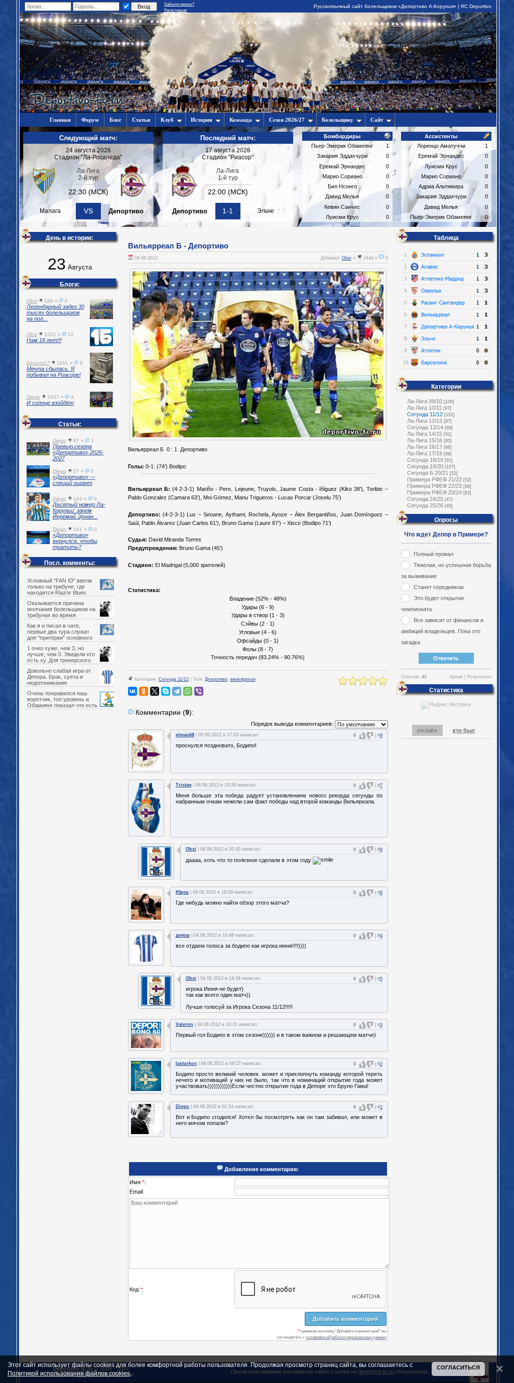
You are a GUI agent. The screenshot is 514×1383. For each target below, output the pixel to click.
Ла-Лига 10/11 (424, 408)
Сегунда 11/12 (174, 679)
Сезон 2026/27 (287, 120)
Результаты (479, 676)
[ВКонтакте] (132, 691)
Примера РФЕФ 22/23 (434, 486)
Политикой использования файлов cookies (69, 1373)
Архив (456, 676)
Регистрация (175, 10)
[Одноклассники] (143, 691)
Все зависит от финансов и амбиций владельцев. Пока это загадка (442, 631)
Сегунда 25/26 (425, 505)
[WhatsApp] (187, 691)
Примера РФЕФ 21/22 (434, 479)
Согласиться (458, 1367)
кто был (464, 730)
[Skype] (165, 691)
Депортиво (216, 679)
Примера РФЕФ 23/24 (434, 492)
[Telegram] (176, 691)
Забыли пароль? (179, 4)
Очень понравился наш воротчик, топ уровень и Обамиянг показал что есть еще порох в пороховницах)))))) (67, 702)
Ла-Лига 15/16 (424, 440)
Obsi (346, 257)
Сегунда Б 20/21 (427, 473)
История (201, 120)
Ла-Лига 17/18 (424, 453)
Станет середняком (439, 587)
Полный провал (433, 554)
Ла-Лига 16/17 (424, 447)
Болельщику (337, 120)
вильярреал (242, 679)
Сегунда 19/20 (425, 466)
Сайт (376, 120)
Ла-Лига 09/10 (424, 401)
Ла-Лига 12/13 (424, 421)
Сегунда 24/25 (425, 499)
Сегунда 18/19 (425, 460)
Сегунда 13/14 (425, 427)
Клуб (167, 120)
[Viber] (198, 691)
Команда (240, 120)
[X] (154, 691)
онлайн (427, 730)
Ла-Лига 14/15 (424, 434)
